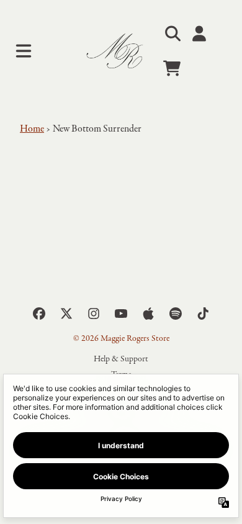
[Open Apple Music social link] (148, 313)
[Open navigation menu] (23, 51)
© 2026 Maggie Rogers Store (121, 339)
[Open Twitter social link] (66, 313)
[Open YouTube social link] (121, 313)
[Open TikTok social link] (203, 313)
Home (32, 129)
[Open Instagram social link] (93, 313)
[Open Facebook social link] (39, 313)
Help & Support (121, 359)
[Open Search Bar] (172, 33)
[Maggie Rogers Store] (121, 51)
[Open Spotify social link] (175, 313)
